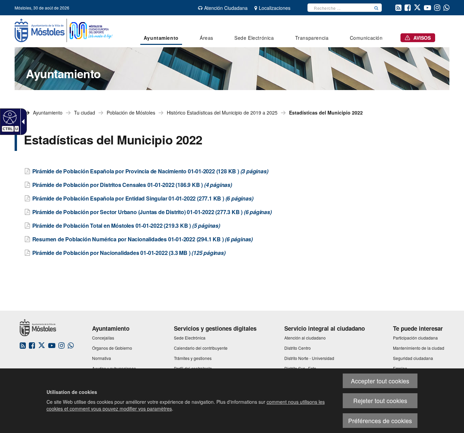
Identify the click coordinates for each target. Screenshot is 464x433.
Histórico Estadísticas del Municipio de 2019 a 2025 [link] (222, 112)
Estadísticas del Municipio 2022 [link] (326, 112)
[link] (9, 117)
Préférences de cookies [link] (380, 420)
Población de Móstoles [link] (131, 112)
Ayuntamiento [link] (48, 112)
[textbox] (339, 7)
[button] (376, 7)
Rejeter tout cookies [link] (380, 400)
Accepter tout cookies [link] (380, 381)
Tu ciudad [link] (84, 112)
